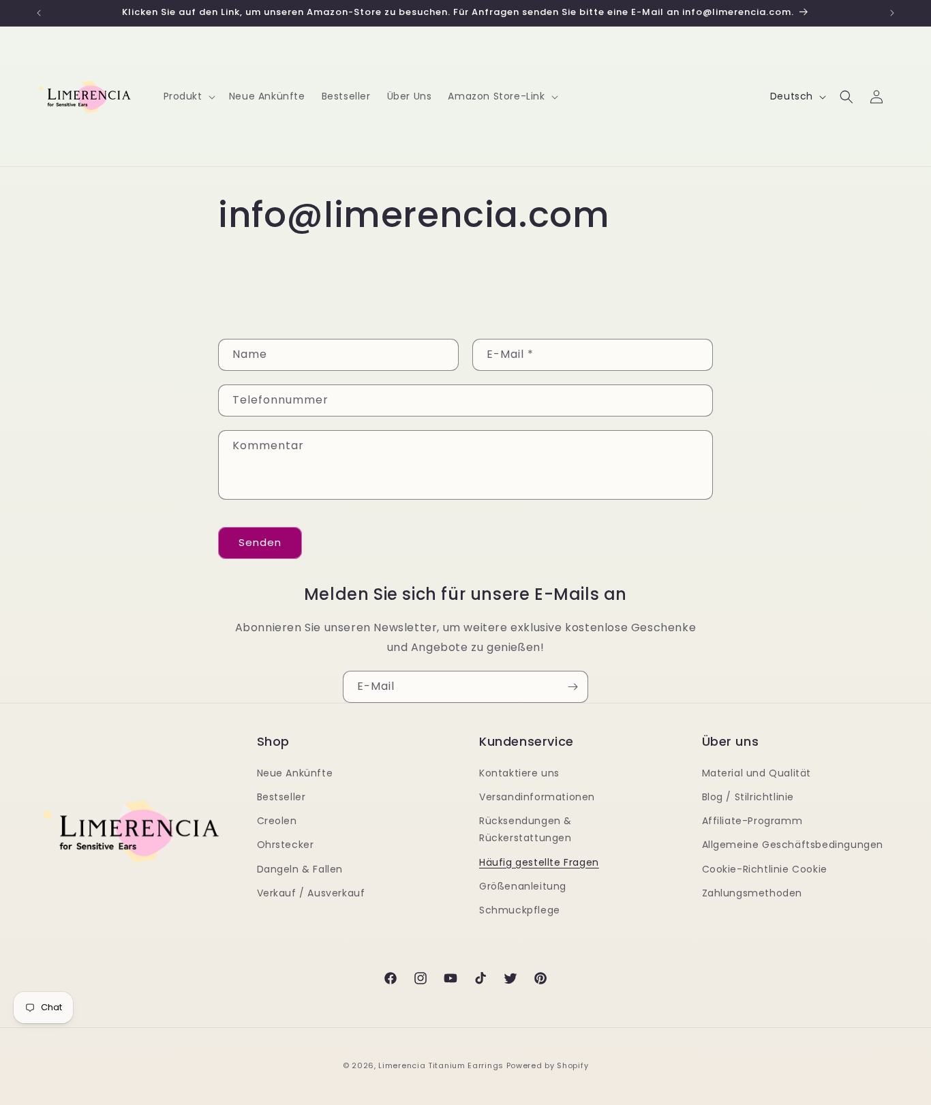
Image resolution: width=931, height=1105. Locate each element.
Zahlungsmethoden (752, 893)
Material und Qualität (757, 773)
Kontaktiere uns (519, 773)
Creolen (277, 821)
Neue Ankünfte (295, 773)
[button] (188, 96)
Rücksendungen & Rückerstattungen (525, 829)
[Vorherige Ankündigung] (39, 13)
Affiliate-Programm (752, 821)
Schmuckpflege (519, 910)
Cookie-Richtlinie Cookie (764, 869)
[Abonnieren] (572, 687)
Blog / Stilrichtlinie (748, 797)
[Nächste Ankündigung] (892, 13)
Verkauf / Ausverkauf (311, 893)
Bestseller (281, 797)
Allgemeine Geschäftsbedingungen (793, 844)
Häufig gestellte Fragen (539, 862)
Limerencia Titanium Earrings (441, 1065)
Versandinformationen (537, 797)
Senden (260, 542)
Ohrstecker (285, 844)
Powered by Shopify (547, 1065)
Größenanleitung (522, 886)
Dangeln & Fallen (300, 869)
